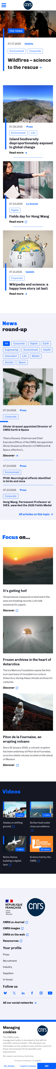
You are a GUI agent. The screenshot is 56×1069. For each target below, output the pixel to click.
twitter (14, 993)
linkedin (23, 993)
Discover (9, 455)
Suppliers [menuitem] (8, 973)
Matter (36, 356)
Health (47, 349)
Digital (33, 343)
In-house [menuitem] (8, 979)
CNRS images (11, 928)
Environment (31, 349)
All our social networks (15, 1002)
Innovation (11, 356)
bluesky (5, 993)
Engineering (11, 349)
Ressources (11, 941)
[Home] (28, 5)
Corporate (19, 343)
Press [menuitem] (6, 954)
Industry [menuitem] (7, 967)
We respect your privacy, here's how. (18, 1056)
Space (22, 362)
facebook (32, 993)
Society (9, 362)
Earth (46, 343)
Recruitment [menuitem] (10, 960)
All (6, 343)
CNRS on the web (14, 934)
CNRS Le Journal (13, 922)
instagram (41, 993)
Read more (16, 152)
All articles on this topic (34, 514)
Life (24, 356)
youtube (50, 993)
